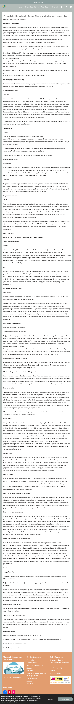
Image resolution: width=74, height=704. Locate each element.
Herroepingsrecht (32, 676)
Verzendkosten (32, 678)
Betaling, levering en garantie (36, 673)
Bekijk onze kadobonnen (12, 677)
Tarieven (29, 681)
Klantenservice (32, 662)
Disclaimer (30, 683)
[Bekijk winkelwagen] (70, 7)
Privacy (29, 668)
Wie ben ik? (30, 660)
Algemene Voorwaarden (35, 665)
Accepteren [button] (65, 699)
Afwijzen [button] (50, 699)
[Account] (61, 7)
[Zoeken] (66, 6)
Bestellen (30, 670)
